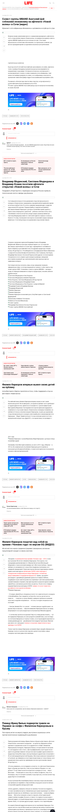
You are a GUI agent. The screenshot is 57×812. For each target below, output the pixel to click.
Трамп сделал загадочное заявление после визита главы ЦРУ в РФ (11, 524)
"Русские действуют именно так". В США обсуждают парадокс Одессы (10, 170)
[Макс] (21, 123)
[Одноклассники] (31, 123)
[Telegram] (24, 123)
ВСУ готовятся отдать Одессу (10, 161)
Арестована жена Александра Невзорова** (11, 373)
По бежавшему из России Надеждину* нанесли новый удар (28, 162)
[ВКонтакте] (28, 123)
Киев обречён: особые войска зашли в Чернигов (28, 366)
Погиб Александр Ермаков (43, 161)
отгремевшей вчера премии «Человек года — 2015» (31, 559)
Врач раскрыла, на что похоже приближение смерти (44, 169)
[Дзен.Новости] (17, 123)
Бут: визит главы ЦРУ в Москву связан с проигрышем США (10, 367)
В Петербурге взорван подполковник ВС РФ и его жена (28, 169)
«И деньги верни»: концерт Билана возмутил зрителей (45, 367)
